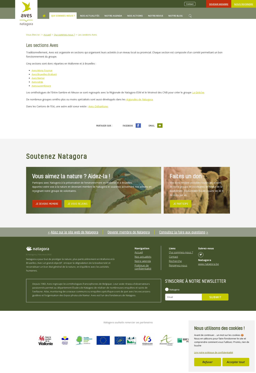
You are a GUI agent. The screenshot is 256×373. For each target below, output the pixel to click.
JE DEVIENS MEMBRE (47, 203)
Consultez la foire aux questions (182, 232)
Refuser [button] (207, 362)
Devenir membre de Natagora (129, 232)
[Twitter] (200, 254)
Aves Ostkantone (98, 106)
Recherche (175, 261)
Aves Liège (37, 81)
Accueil (139, 252)
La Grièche (198, 92)
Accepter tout (236, 362)
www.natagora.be (208, 264)
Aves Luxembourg (41, 85)
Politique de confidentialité (143, 267)
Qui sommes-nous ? (181, 252)
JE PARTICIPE (180, 203)
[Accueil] (44, 15)
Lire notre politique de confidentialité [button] (213, 352)
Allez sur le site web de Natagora (74, 232)
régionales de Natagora (139, 99)
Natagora (174, 289)
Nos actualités (143, 256)
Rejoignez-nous (178, 265)
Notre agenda (143, 261)
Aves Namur (38, 78)
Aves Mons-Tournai (42, 70)
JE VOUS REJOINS (78, 203)
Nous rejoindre (243, 4)
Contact (189, 4)
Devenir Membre (218, 4)
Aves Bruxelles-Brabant (44, 74)
